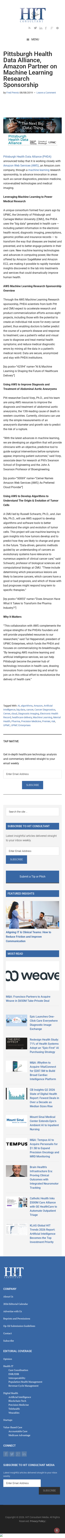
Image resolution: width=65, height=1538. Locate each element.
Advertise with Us (12, 1311)
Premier (46, 721)
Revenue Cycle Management (23, 1385)
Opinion (7, 1359)
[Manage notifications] (57, 1530)
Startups (7, 1420)
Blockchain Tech (17, 1400)
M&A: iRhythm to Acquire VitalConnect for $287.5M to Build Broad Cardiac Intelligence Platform (43, 1071)
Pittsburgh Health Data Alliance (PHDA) (27, 156)
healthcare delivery (22, 717)
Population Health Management (25, 1381)
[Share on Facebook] (17, 102)
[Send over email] (22, 102)
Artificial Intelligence (19, 1397)
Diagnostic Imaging (28, 713)
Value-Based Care (12, 1427)
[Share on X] (11, 102)
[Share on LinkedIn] (6, 102)
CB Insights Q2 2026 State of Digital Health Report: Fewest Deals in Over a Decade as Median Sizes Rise (44, 1098)
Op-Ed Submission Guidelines (19, 1326)
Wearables (13, 1412)
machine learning (38, 170)
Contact (7, 1333)
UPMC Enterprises (21, 725)
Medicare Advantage (19, 1435)
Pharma (15, 721)
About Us (8, 1296)
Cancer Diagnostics (44, 709)
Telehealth (14, 1408)
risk (53, 721)
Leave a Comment (46, 92)
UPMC (6, 725)
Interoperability (16, 1378)
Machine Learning (42, 717)
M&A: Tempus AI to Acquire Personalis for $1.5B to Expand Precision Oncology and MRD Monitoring (44, 1148)
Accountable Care (17, 1431)
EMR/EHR (13, 1374)
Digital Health (10, 1393)
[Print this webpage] (28, 102)
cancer (29, 709)
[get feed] (31, 28)
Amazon (38, 705)
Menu (35, 39)
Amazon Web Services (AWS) (21, 165)
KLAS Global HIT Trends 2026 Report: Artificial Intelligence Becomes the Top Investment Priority (42, 1234)
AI (19, 705)
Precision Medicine (31, 721)
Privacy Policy (37, 1521)
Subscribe (8, 1340)
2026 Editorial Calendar (15, 1304)
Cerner (6, 713)
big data (20, 709)
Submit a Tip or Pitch (32, 876)
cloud (14, 713)
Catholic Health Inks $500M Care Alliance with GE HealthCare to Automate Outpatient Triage (43, 1207)
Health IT (8, 1366)
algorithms (27, 705)
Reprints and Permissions (16, 1318)
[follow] (37, 28)
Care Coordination (18, 1370)
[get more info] (59, 28)
